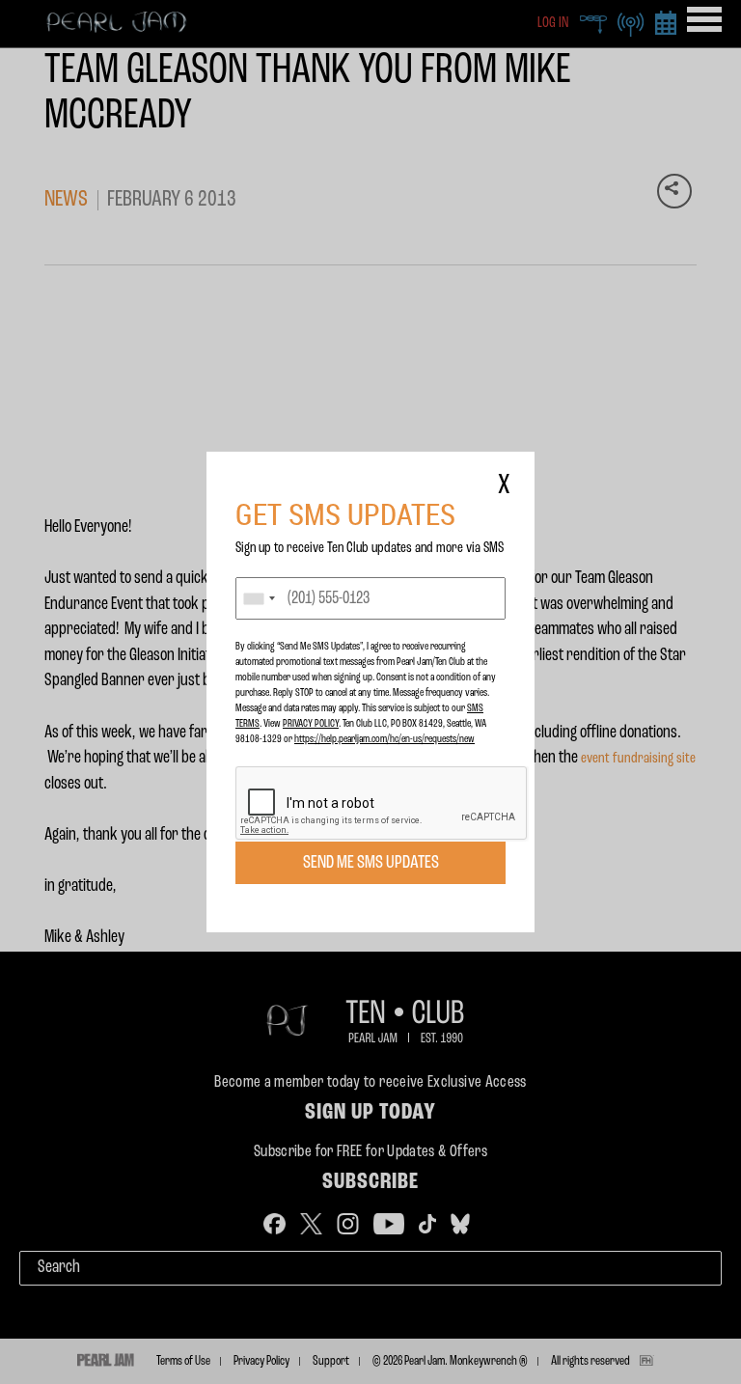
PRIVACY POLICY (311, 724)
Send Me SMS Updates (371, 862)
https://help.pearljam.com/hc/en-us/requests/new (384, 739)
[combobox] (258, 598)
